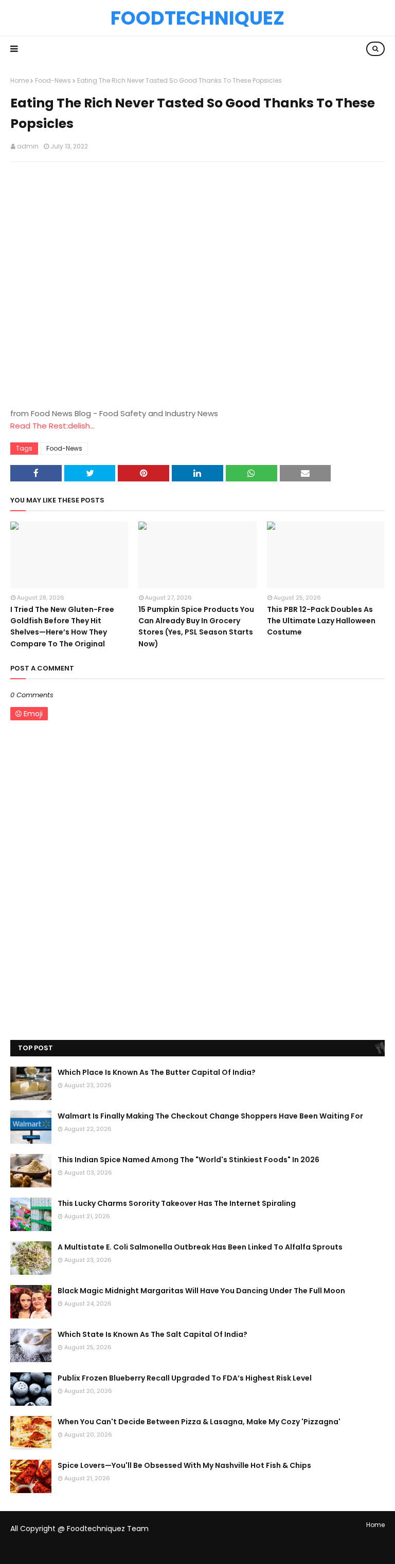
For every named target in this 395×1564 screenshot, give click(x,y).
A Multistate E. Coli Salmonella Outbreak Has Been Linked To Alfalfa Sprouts (200, 1247)
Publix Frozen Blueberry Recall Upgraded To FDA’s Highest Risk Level (185, 1378)
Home (19, 80)
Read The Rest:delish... (52, 425)
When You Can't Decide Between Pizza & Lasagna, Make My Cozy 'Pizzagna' (199, 1422)
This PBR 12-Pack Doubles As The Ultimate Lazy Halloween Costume (321, 621)
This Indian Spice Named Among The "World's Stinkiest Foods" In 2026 (188, 1160)
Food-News (53, 80)
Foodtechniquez (197, 18)
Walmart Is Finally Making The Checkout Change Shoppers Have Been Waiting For (210, 1116)
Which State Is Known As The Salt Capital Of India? (152, 1334)
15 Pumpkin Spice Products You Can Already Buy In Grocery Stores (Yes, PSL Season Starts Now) (196, 626)
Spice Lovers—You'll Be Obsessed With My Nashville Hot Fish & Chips (184, 1465)
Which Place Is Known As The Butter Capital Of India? (157, 1072)
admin (28, 146)
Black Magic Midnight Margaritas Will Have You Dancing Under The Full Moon (201, 1291)
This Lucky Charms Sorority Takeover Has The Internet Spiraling (177, 1203)
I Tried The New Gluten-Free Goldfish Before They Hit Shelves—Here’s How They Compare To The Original (62, 626)
